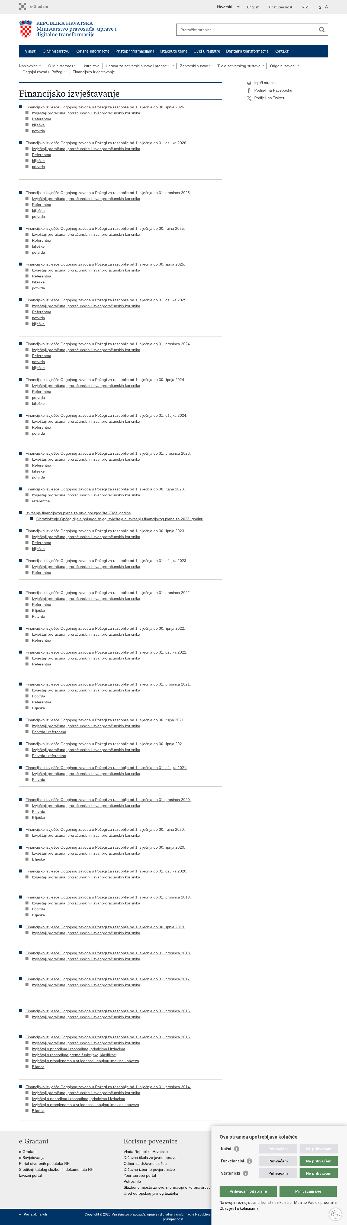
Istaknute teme (174, 51)
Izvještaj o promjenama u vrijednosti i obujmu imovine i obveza (85, 1061)
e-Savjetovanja (31, 1157)
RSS (305, 7)
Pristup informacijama (134, 51)
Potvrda (38, 616)
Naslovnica (28, 66)
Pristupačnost (280, 7)
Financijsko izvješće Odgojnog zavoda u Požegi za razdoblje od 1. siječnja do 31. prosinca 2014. (108, 1087)
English (253, 7)
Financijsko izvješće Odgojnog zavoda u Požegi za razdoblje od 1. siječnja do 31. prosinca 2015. (108, 1037)
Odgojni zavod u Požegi (43, 72)
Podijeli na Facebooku (273, 90)
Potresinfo (132, 1181)
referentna (41, 501)
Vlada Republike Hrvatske (146, 1151)
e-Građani (27, 1151)
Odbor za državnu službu (145, 1163)
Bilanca (38, 1067)
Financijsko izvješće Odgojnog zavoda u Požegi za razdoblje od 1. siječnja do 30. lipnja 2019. (105, 927)
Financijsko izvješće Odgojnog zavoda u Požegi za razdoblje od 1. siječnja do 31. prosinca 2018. (108, 953)
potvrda (38, 131)
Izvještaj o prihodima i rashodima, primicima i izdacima (78, 1049)
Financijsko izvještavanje (94, 72)
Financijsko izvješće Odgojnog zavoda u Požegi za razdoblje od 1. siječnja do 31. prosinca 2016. (108, 1011)
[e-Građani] (42, 6)
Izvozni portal (30, 1175)
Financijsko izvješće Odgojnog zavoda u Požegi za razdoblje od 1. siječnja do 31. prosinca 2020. (108, 799)
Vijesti (31, 51)
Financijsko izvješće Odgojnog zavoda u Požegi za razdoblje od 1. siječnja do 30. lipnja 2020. (105, 847)
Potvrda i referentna (49, 732)
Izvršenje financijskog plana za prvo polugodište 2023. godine (78, 513)
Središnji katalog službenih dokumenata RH (56, 1169)
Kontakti (282, 51)
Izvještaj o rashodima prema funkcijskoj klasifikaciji (75, 1055)
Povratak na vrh (35, 1214)
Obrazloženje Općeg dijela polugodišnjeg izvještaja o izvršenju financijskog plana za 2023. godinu (119, 519)
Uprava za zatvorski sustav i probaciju (138, 66)
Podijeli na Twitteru (270, 98)
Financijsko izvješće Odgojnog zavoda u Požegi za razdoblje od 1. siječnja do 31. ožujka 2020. (106, 871)
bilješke (38, 125)
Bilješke (38, 610)
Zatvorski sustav (194, 66)
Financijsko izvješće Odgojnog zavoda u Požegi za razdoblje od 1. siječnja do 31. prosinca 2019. (108, 897)
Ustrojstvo (90, 66)
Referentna (41, 119)
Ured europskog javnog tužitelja (151, 1193)
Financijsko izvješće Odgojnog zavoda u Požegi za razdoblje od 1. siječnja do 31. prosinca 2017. (108, 979)
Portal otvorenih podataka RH (44, 1163)
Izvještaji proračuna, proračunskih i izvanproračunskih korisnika (86, 113)
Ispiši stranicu (266, 82)
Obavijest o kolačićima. (239, 1208)
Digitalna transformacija (247, 51)
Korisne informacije (92, 51)
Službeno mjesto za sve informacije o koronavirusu (167, 1187)
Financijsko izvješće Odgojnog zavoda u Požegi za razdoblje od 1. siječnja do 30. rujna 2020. (105, 829)
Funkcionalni (232, 1161)
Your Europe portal (140, 1175)
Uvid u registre (207, 51)
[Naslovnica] (96, 30)
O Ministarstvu (56, 51)
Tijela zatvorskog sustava (239, 66)
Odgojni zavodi (282, 66)
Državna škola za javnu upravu (150, 1157)
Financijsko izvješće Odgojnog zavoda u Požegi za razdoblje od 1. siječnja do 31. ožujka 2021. (106, 767)
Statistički (230, 1173)
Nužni (226, 1149)
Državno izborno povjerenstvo (149, 1169)
